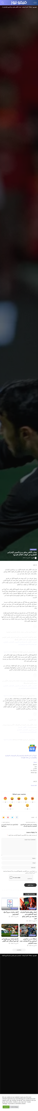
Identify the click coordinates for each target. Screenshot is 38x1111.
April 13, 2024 (8, 652)
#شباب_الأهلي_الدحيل (30, 642)
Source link (34, 785)
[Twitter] (12, 817)
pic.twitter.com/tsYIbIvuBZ (28, 732)
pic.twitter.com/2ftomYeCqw (27, 644)
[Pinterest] (8, 817)
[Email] (3, 817)
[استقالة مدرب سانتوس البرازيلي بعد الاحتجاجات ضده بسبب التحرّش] (28, 930)
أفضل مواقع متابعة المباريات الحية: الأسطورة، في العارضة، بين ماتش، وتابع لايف (28, 915)
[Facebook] (17, 817)
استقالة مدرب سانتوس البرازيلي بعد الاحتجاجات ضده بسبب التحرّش (28, 941)
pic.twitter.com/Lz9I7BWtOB (28, 688)
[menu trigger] (34, 2)
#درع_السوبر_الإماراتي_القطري (13, 642)
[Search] (3, 2)
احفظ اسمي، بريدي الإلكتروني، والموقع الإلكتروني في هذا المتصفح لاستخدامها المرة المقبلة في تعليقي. (19, 871)
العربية (32, 557)
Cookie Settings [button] (14, 1107)
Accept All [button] (6, 1107)
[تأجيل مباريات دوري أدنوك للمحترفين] (9, 903)
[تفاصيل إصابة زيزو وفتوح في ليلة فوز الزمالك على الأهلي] (9, 930)
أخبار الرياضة (33, 549)
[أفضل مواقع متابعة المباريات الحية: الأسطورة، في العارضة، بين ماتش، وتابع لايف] (28, 903)
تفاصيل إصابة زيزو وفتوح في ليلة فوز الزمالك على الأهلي (10, 940)
